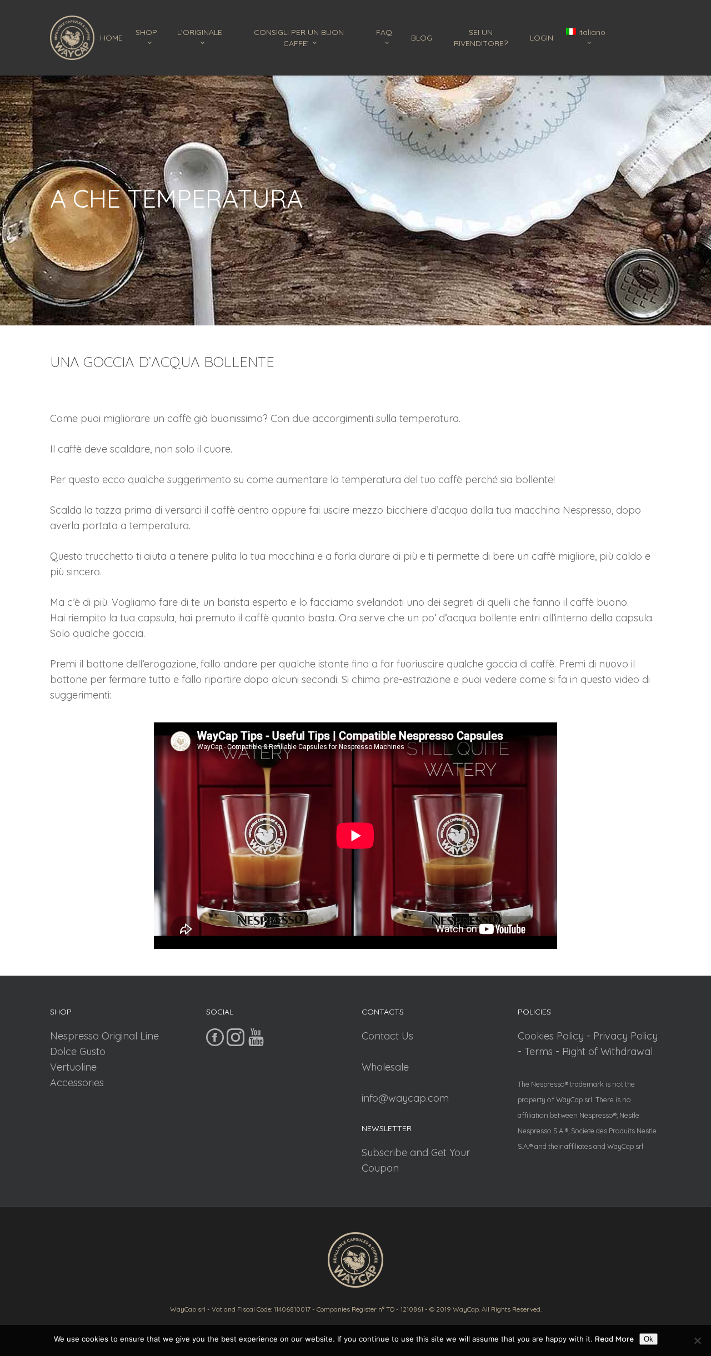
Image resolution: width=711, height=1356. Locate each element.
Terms (538, 1051)
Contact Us (387, 1035)
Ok (648, 1339)
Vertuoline (73, 1067)
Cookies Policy (551, 1035)
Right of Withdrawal (607, 1051)
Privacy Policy (625, 1035)
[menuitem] (588, 38)
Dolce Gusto (78, 1051)
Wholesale (385, 1067)
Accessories (77, 1082)
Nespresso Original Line (104, 1035)
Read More (614, 1338)
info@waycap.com (405, 1098)
